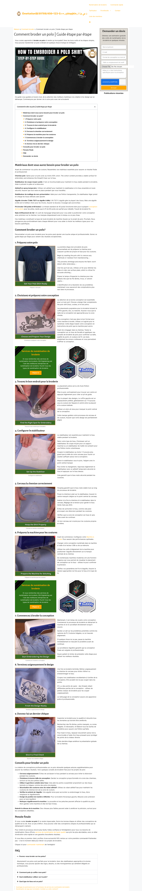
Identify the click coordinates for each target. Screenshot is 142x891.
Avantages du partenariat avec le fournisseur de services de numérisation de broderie (42, 887)
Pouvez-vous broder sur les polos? (32, 856)
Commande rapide (117, 5)
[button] (95, 107)
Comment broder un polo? (33, 116)
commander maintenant (35, 844)
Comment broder (27, 29)
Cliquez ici (35, 373)
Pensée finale (28, 150)
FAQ (24, 153)
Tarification (93, 11)
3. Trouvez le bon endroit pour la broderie (40, 125)
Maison (16, 29)
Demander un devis (30, 156)
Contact (117, 11)
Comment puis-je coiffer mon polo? (32, 872)
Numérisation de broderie (98, 5)
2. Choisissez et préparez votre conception (41, 122)
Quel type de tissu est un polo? (31, 881)
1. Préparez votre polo (33, 119)
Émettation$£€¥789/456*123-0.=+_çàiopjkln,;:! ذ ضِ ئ (54, 13)
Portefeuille (105, 11)
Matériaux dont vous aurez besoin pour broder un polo (44, 113)
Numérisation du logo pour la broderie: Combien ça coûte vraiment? (37, 889)
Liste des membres (95, 16)
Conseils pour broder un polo (34, 147)
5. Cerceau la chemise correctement (38, 131)
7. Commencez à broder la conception (39, 137)
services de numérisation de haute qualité (50, 832)
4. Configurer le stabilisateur (35, 128)
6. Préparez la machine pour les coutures (40, 134)
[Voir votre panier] (89, 22)
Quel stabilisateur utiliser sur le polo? (33, 877)
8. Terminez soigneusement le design (39, 141)
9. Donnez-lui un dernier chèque (37, 144)
